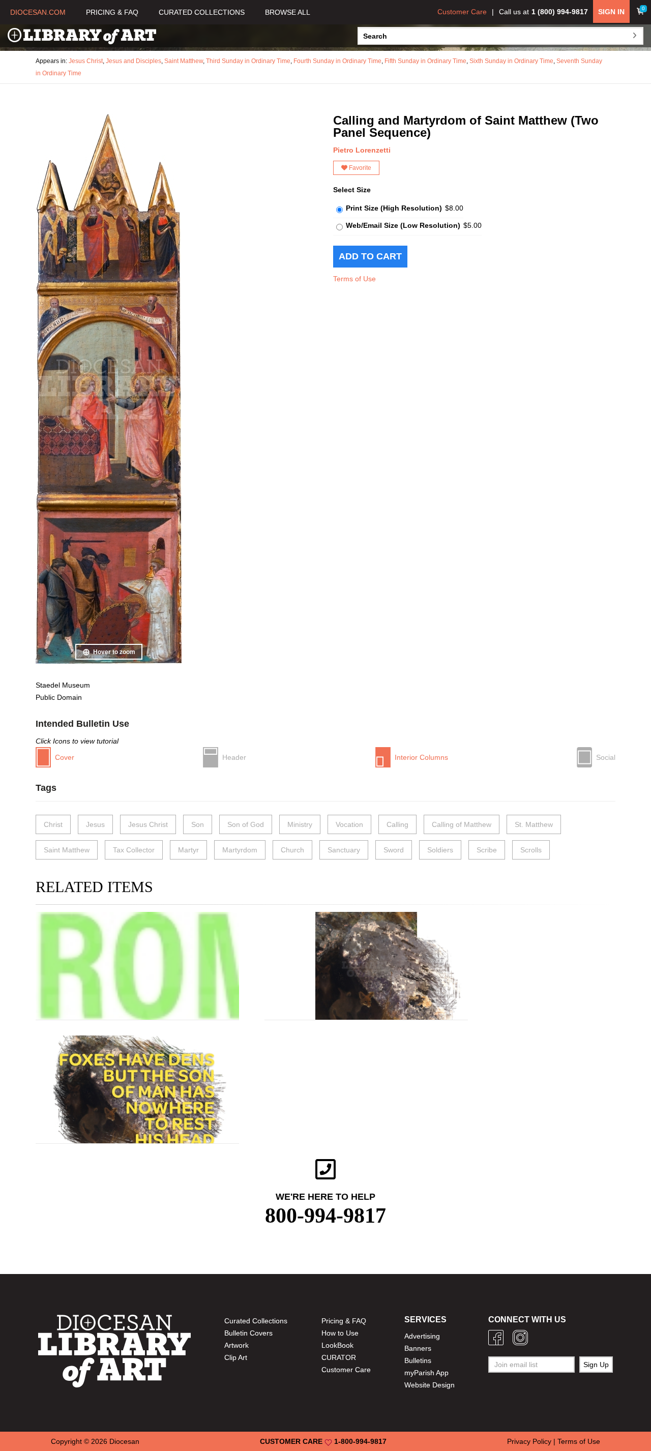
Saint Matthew (183, 61)
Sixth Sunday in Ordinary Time (511, 61)
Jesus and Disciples (133, 61)
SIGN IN (611, 12)
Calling (397, 824)
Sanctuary (344, 850)
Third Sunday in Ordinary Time (248, 61)
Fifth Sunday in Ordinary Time (425, 61)
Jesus (95, 824)
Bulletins (417, 1360)
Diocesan (124, 1441)
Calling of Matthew (461, 824)
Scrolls (531, 850)
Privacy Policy (529, 1441)
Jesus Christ (86, 61)
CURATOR (338, 1357)
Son (197, 824)
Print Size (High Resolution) (394, 208)
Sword (393, 850)
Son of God (245, 824)
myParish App (426, 1373)
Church (292, 850)
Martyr (188, 850)
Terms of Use (354, 279)
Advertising (422, 1336)
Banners (417, 1348)
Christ (53, 824)
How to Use (340, 1333)
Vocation (349, 824)
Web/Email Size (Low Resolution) (403, 225)
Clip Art (235, 1357)
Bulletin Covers (248, 1333)
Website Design (429, 1385)
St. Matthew (534, 824)
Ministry (299, 824)
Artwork (236, 1345)
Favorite (359, 167)
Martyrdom (239, 850)
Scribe (487, 850)
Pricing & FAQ (343, 1321)
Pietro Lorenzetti (362, 150)
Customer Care (462, 12)
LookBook (337, 1345)
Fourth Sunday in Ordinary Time (337, 61)
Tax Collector (134, 850)
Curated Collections (255, 1321)
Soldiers (440, 850)
